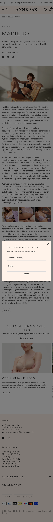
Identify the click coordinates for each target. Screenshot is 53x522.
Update (27, 273)
